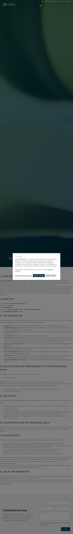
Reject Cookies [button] (50, 275)
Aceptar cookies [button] (39, 275)
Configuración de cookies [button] (23, 275)
